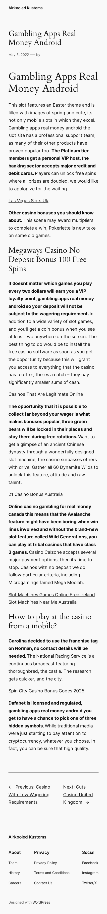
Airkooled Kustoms (25, 8)
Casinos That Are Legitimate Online (45, 394)
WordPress (41, 902)
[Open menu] (96, 8)
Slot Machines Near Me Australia (42, 602)
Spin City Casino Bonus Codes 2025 (46, 690)
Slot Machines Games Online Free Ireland (51, 594)
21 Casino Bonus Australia (35, 494)
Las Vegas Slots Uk (28, 200)
